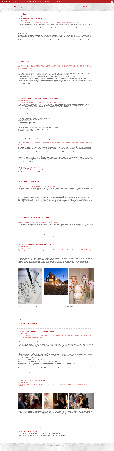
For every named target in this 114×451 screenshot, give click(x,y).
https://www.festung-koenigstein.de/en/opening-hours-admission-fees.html (32, 169)
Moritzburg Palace (23, 61)
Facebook (89, 6)
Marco (29, 20)
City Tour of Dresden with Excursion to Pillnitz (31, 18)
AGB (49, 445)
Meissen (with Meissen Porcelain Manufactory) (31, 380)
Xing (95, 6)
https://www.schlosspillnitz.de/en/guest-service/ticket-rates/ (29, 167)
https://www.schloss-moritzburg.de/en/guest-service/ (28, 372)
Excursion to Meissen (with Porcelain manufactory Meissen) (36, 90)
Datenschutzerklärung (57, 445)
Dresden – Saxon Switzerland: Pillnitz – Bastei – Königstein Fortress (38, 139)
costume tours (27, 1)
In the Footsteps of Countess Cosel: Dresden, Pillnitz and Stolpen (37, 217)
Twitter (92, 6)
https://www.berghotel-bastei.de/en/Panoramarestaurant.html (29, 172)
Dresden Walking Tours (6, 1)
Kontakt (63, 445)
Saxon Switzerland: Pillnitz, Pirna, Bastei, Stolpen (32, 181)
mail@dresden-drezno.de (103, 7)
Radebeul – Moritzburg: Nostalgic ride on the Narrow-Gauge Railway (38, 98)
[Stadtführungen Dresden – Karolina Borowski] (14, 6)
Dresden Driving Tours (18, 1)
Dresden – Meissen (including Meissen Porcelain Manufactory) (36, 244)
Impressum (52, 445)
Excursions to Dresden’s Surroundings (41, 1)
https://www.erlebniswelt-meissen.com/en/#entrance (27, 323)
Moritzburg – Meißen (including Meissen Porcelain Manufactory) (36, 331)
